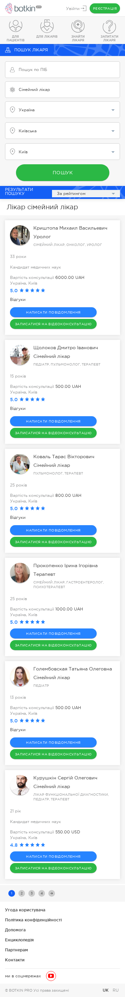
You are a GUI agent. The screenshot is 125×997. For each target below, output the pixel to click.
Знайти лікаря (78, 38)
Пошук (62, 172)
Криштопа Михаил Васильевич (70, 228)
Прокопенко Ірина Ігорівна (65, 565)
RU (116, 990)
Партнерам (16, 950)
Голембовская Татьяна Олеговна (72, 668)
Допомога (15, 930)
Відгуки (18, 299)
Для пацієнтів (16, 38)
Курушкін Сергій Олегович (65, 777)
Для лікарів (47, 36)
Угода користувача (25, 910)
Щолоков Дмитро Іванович (65, 347)
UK (106, 990)
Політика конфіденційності (33, 920)
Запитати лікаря (109, 38)
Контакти (15, 960)
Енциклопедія (19, 940)
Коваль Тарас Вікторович (63, 456)
